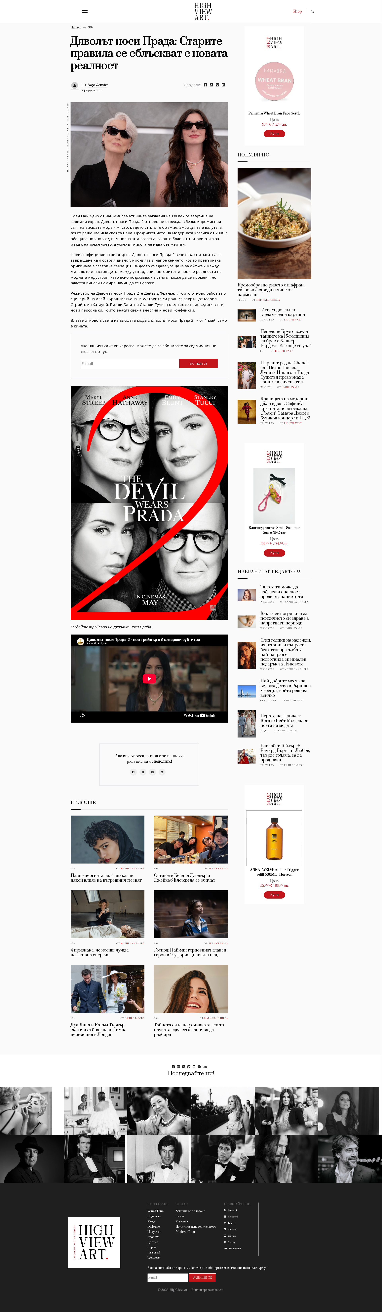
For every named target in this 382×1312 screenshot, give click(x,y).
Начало (76, 27)
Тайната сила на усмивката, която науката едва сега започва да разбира (189, 1029)
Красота (266, 387)
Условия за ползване (190, 1211)
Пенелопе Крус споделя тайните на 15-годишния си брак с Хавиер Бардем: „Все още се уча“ (285, 339)
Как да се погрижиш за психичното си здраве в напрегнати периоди (284, 618)
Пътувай (153, 1252)
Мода (264, 731)
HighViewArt (98, 84)
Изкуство (267, 320)
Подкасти (154, 1216)
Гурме (242, 300)
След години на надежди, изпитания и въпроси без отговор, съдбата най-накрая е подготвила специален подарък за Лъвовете (285, 652)
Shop (297, 11)
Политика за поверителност (196, 1227)
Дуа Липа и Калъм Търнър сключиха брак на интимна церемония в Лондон (99, 1029)
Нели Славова (218, 869)
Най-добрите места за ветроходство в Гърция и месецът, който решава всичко (285, 688)
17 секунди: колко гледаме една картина (282, 312)
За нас (180, 1216)
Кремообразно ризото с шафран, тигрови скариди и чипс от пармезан (271, 289)
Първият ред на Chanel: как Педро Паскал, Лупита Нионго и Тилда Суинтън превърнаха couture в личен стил (284, 372)
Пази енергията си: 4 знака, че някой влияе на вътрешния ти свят (106, 878)
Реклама (182, 1221)
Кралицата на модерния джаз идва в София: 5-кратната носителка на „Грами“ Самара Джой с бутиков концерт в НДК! (285, 408)
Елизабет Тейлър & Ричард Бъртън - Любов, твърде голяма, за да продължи (285, 753)
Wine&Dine (155, 1211)
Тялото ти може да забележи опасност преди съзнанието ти (281, 591)
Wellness (267, 602)
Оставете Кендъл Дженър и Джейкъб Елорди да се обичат (184, 878)
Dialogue (153, 1227)
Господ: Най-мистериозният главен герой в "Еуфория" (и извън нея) (190, 953)
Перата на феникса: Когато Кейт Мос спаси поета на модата (284, 720)
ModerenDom (185, 1232)
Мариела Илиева (132, 869)
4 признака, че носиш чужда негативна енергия (100, 953)
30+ (90, 27)
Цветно (152, 1242)
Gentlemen (268, 700)
